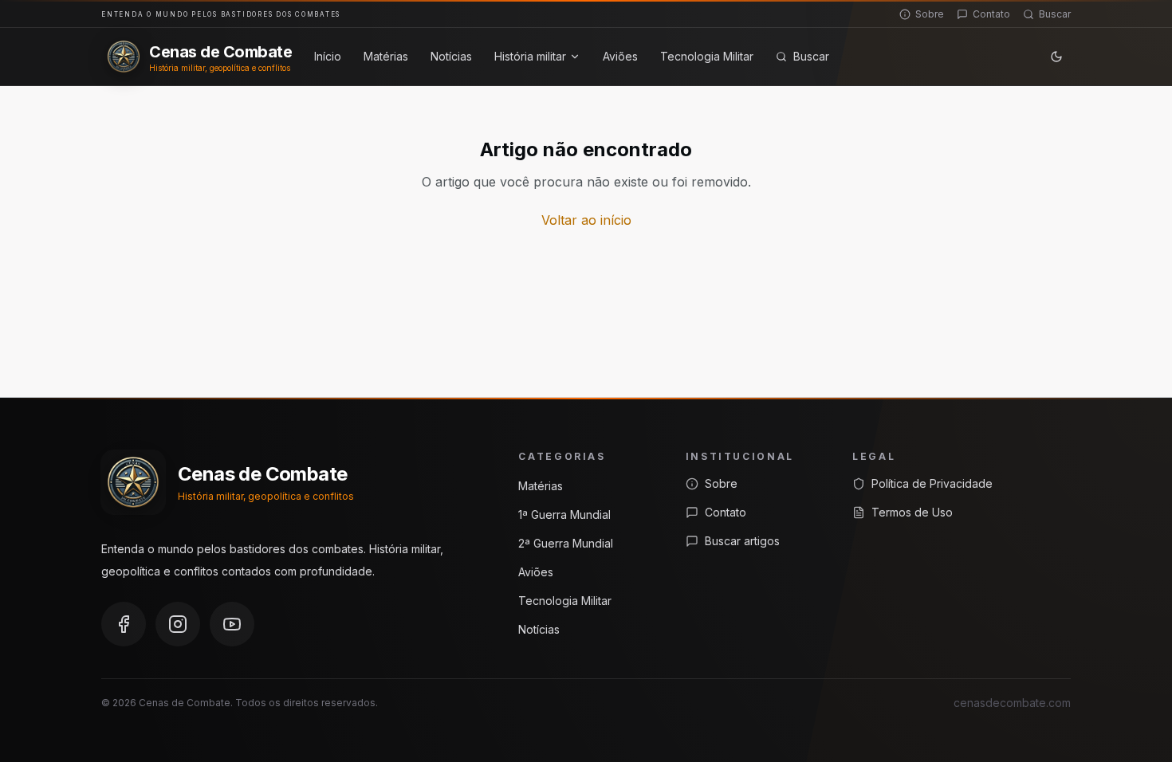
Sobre (929, 14)
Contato (991, 14)
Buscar (1055, 14)
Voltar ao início (586, 220)
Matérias (386, 56)
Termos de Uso (912, 512)
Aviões (620, 56)
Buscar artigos (742, 541)
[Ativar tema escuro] (1056, 56)
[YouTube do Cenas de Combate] (232, 624)
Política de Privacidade (932, 483)
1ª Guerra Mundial (564, 514)
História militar (530, 56)
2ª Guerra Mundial (565, 543)
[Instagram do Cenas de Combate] (177, 624)
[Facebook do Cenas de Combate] (123, 624)
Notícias (451, 56)
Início (327, 56)
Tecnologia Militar (706, 56)
